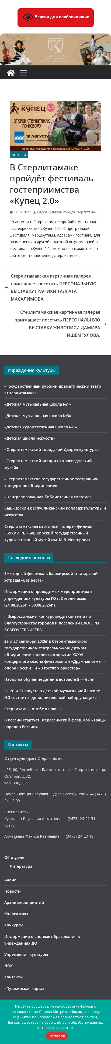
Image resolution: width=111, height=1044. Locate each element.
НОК (8, 965)
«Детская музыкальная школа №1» (37, 404)
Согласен (56, 1036)
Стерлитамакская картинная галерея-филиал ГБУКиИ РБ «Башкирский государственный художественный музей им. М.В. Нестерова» (48, 533)
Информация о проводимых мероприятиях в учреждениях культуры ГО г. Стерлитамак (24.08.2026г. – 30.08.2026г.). (48, 598)
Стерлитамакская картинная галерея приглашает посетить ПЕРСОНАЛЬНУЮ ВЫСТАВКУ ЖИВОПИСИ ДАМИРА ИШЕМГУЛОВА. (57, 323)
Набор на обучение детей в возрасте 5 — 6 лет (49, 679)
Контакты (13, 976)
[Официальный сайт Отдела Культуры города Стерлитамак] (55, 37)
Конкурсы (13, 924)
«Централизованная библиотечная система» (48, 496)
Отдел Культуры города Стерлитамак (66, 212)
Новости (19, 155)
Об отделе (14, 857)
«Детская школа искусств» (29, 438)
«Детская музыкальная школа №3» (37, 415)
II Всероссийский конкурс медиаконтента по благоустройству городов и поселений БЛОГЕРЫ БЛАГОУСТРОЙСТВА (51, 623)
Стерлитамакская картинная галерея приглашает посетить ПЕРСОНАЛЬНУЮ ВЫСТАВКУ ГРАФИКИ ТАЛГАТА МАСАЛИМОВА (53, 287)
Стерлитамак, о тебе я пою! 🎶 (33, 708)
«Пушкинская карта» (24, 988)
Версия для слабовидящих (61, 16)
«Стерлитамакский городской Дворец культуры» (52, 449)
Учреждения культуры (26, 954)
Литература (21, 866)
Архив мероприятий (24, 902)
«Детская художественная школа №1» (40, 426)
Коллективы (16, 913)
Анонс (10, 879)
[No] (104, 1021)
